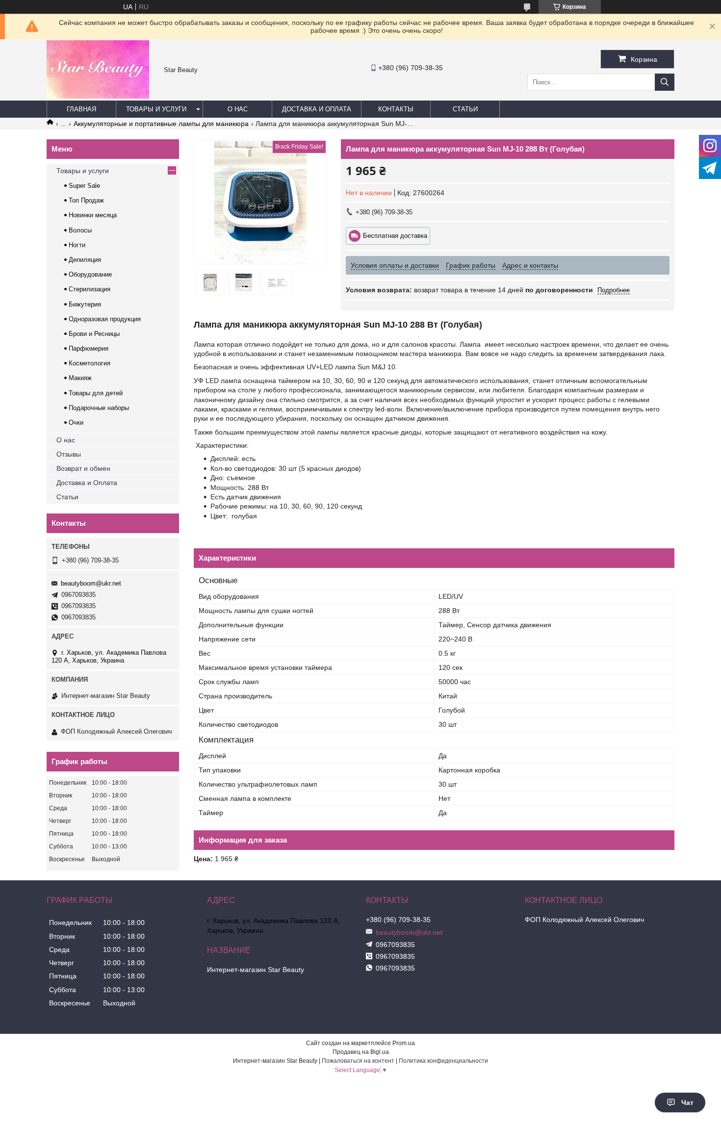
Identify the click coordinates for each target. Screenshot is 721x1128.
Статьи (465, 109)
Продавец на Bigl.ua (361, 1052)
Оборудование (90, 274)
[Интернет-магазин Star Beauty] (98, 96)
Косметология (89, 363)
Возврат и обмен (83, 468)
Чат (687, 1102)
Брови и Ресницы (94, 333)
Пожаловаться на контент (358, 1060)
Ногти (77, 245)
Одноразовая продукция (105, 319)
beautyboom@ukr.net (91, 583)
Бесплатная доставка (395, 235)
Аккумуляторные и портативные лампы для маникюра (161, 124)
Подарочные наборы (99, 407)
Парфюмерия (88, 348)
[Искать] (664, 82)
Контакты (395, 109)
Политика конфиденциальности (443, 1060)
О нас (238, 109)
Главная (81, 109)
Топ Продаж (86, 200)
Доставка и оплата (316, 109)
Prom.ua (403, 1043)
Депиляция (85, 259)
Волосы (80, 230)
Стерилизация (89, 289)
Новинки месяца (93, 215)
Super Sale (84, 185)
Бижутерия (85, 304)
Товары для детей (96, 393)
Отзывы (68, 454)
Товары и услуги (156, 109)
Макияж (80, 378)
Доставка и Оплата (86, 483)
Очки (76, 422)
